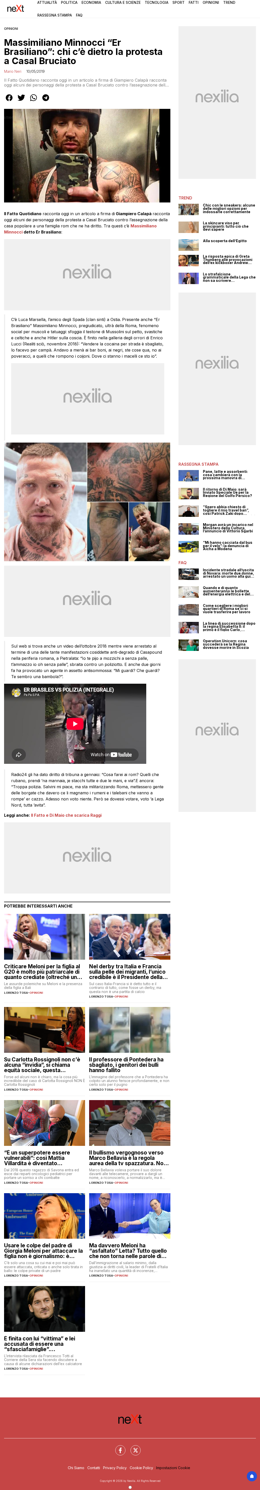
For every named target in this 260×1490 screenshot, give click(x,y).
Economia (91, 2)
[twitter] (21, 101)
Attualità (47, 2)
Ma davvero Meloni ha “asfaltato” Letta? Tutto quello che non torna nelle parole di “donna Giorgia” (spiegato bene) (128, 1251)
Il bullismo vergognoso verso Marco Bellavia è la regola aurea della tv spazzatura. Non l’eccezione (128, 1158)
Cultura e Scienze (123, 2)
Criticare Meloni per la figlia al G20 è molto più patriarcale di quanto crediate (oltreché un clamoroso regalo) (42, 972)
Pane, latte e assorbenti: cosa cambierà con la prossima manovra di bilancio (225, 475)
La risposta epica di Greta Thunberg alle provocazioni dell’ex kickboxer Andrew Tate (227, 260)
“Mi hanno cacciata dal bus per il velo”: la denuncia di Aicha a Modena (227, 546)
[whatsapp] (33, 101)
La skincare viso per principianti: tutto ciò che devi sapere (226, 226)
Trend (229, 2)
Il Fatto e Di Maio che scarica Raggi (66, 815)
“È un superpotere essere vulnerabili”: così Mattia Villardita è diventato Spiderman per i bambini (37, 1158)
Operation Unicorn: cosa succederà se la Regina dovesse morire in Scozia (226, 644)
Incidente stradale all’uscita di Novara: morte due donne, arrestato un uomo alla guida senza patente (229, 573)
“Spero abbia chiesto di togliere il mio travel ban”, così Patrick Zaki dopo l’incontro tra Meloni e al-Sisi (229, 510)
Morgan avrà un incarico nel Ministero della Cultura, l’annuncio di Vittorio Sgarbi (228, 528)
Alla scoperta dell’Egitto (225, 241)
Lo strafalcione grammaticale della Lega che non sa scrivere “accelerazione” (229, 277)
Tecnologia (156, 2)
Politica (69, 2)
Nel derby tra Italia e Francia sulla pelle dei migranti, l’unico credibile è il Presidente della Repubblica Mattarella (127, 972)
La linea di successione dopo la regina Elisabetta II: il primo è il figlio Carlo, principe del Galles (229, 627)
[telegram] (46, 101)
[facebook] (9, 101)
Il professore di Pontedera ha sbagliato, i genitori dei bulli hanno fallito (126, 1065)
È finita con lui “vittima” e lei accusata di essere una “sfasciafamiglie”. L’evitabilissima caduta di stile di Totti (42, 1344)
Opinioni (211, 2)
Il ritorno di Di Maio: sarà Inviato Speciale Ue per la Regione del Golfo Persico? (227, 493)
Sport (178, 2)
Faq (79, 15)
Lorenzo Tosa (16, 993)
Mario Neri (12, 71)
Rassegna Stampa (54, 15)
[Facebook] (117, 1447)
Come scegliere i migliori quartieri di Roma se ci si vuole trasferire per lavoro (226, 609)
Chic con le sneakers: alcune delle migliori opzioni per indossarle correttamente (229, 208)
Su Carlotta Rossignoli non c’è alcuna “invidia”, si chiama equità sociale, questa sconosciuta (42, 1065)
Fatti (194, 2)
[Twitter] (133, 1447)
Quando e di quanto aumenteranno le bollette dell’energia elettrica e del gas (226, 591)
